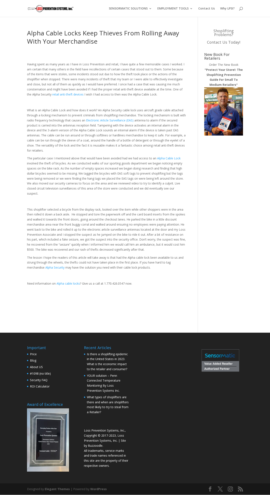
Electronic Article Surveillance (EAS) (110, 120)
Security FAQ (38, 380)
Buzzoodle (95, 446)
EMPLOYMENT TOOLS (173, 8)
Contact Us (206, 8)
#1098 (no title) (40, 373)
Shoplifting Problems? (223, 32)
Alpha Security (55, 267)
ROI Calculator (40, 386)
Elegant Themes (57, 489)
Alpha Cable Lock (169, 158)
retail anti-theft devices (68, 94)
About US (36, 367)
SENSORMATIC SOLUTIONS (128, 8)
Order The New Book (224, 75)
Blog (33, 360)
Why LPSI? (227, 8)
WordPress (98, 489)
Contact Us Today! (223, 42)
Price (33, 354)
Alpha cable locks (68, 283)
